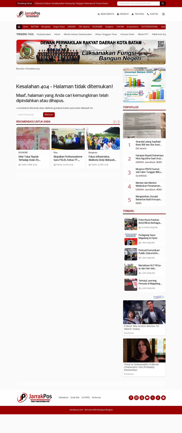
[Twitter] (152, 397)
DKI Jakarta (84, 27)
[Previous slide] (114, 121)
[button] (163, 3)
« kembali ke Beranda (27, 108)
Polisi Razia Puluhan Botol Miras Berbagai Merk (149, 223)
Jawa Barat (150, 162)
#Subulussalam (43, 34)
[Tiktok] (158, 397)
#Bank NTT (143, 34)
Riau (56, 153)
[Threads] (141, 397)
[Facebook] (131, 397)
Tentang (139, 14)
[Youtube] (147, 397)
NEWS (159, 162)
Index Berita (107, 14)
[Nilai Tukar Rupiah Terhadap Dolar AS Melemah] (33, 138)
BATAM (35, 27)
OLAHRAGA (141, 176)
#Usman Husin (127, 34)
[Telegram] (163, 397)
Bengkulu (46, 27)
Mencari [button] (49, 115)
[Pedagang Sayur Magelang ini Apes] (130, 239)
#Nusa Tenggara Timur (106, 34)
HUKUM (120, 27)
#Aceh (57, 34)
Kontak (154, 14)
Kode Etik (75, 398)
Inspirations (132, 27)
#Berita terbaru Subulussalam (78, 34)
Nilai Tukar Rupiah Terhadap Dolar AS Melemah (28, 160)
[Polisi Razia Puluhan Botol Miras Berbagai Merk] (130, 224)
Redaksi (124, 14)
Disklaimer (64, 398)
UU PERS (86, 398)
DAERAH (72, 27)
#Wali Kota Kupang (161, 34)
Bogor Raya (59, 27)
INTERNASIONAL (149, 27)
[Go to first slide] (118, 121)
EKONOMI (97, 27)
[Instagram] (136, 397)
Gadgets (109, 27)
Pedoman (96, 398)
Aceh (25, 27)
